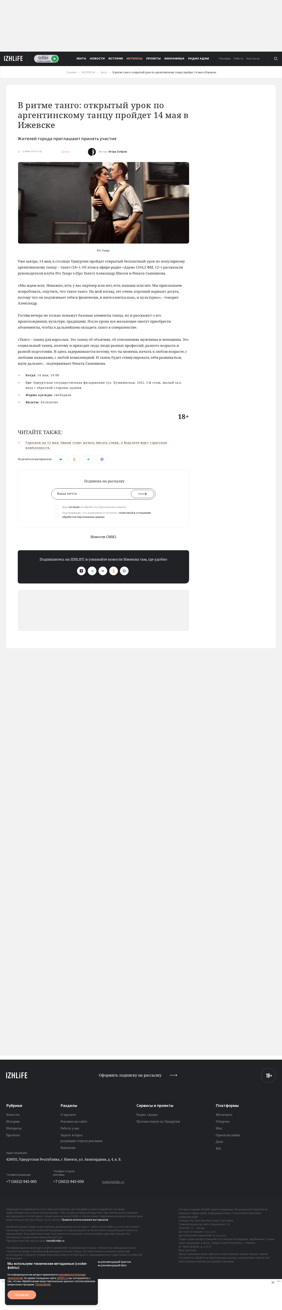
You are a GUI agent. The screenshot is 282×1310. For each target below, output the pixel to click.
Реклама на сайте (73, 1121)
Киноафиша (174, 58)
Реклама (224, 58)
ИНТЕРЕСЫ (134, 58)
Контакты (252, 58)
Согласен (22, 1295)
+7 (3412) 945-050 (68, 1181)
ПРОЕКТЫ (153, 58)
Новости (12, 1114)
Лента (81, 58)
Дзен (219, 1142)
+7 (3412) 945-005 (21, 1181)
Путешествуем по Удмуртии (158, 1121)
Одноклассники (228, 1135)
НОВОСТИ (97, 58)
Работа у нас (69, 1128)
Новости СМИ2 (103, 536)
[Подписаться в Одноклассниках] (113, 571)
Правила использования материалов (85, 1220)
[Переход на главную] (13, 59)
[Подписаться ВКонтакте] (102, 571)
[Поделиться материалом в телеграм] (88, 459)
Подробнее (43, 1284)
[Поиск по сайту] (275, 59)
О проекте (68, 1114)
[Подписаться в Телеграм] (92, 571)
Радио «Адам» (147, 1114)
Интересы (13, 1128)
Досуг (66, 151)
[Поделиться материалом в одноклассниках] (74, 459)
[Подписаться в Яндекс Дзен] (81, 571)
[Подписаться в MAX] (124, 571)
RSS (218, 1148)
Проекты (13, 1135)
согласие (74, 507)
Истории (13, 1121)
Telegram (223, 1121)
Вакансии (67, 1148)
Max (219, 1128)
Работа (238, 58)
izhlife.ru (62, 1278)
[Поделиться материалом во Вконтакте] (61, 459)
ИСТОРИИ (115, 58)
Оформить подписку (130, 1075)
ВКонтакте (224, 1114)
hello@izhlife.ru (113, 1182)
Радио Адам (198, 58)
